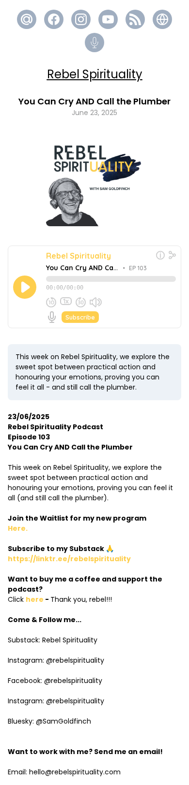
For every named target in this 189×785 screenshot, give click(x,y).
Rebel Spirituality (94, 74)
